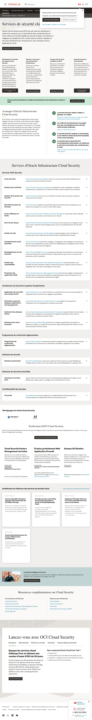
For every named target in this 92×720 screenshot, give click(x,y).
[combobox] (46, 4)
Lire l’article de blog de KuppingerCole (82, 90)
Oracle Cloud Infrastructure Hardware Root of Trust (42, 301)
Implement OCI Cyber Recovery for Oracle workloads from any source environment (76, 500)
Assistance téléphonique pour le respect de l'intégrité (34, 709)
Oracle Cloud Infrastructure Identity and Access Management (45, 214)
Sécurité (20, 15)
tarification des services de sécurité (46, 475)
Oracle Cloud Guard (32, 196)
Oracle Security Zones (33, 242)
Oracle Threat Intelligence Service (37, 252)
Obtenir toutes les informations (32, 580)
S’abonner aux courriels (13, 709)
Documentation (39, 10)
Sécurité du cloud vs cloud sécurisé (80, 60)
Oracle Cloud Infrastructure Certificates (38, 187)
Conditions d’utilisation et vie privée (21, 706)
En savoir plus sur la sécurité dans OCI (12, 48)
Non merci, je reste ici (69, 20)
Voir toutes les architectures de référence (76, 489)
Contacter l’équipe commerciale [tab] (66, 643)
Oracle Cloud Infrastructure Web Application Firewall (43, 273)
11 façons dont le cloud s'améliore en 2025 (57, 60)
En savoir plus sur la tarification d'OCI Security (46, 437)
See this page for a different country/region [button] (54, 24)
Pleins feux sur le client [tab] (38, 643)
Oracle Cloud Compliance (34, 341)
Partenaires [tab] (51, 643)
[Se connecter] (83, 4)
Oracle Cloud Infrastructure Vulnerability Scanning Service (45, 262)
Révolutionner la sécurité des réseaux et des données (10, 61)
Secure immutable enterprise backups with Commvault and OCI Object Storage (15, 500)
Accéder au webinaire (77, 100)
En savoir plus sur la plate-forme (10, 90)
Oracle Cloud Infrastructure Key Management (40, 233)
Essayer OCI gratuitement (15, 678)
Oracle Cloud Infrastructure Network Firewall (40, 223)
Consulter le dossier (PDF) (33, 91)
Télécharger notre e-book (57, 91)
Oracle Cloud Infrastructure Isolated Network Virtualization (45, 312)
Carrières (4, 709)
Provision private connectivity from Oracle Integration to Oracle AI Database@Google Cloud (45, 501)
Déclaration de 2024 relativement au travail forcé (43, 706)
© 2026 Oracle (5, 706)
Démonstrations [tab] (24, 643)
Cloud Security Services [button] (17, 10)
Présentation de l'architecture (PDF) (61, 609)
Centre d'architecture (56, 604)
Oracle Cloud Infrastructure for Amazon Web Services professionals (16, 536)
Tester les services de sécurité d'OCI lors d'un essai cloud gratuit (72, 150)
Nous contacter (52, 709)
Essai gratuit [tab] (12, 643)
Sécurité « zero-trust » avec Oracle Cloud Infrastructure (33, 61)
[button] (5, 4)
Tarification (30, 10)
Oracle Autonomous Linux (34, 292)
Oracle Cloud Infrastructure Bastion (37, 179)
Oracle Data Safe (31, 205)
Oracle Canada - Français (9, 15)
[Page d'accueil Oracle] (14, 4)
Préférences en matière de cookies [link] (65, 706)
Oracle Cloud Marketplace (34, 361)
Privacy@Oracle (31, 395)
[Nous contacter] (87, 4)
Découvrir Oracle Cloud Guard (66, 129)
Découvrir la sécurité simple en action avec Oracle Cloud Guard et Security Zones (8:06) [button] (72, 118)
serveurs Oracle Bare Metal (37, 322)
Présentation (5, 10)
